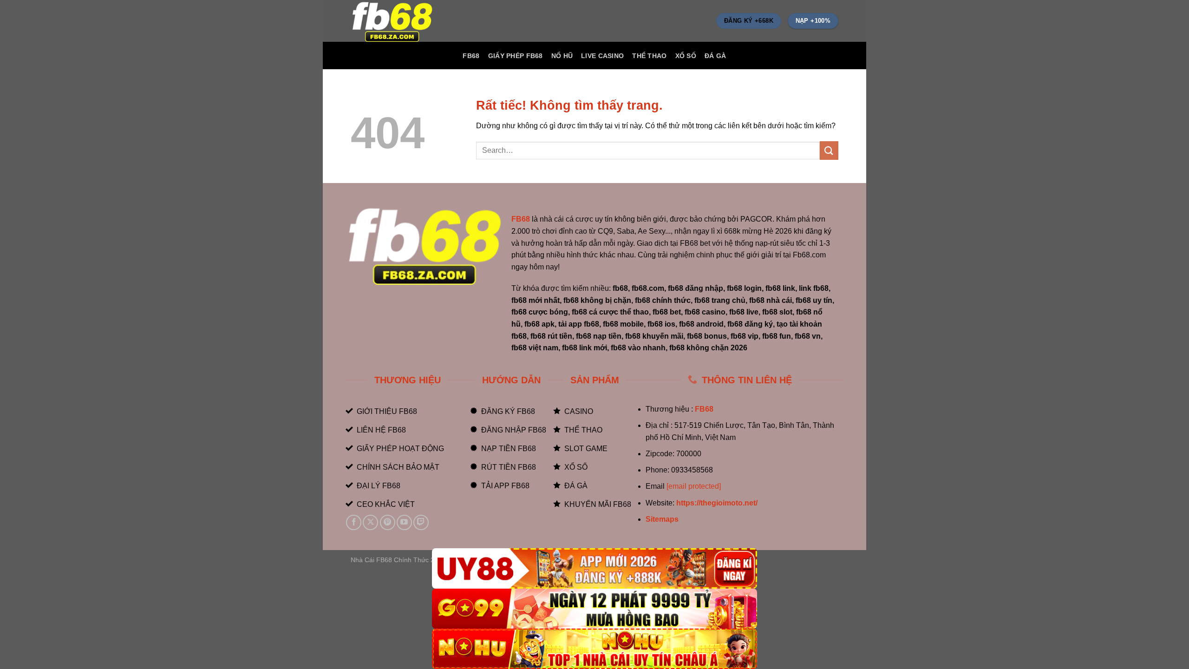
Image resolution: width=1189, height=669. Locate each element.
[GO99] (594, 609)
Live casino (602, 55)
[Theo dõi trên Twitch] (421, 522)
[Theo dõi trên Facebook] (353, 522)
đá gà (715, 55)
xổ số (685, 55)
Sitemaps (662, 519)
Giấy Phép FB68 (515, 55)
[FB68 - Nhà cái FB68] (397, 21)
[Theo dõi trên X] (370, 522)
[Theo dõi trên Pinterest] (387, 522)
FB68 (471, 55)
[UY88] (594, 568)
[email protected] (693, 486)
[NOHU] (594, 649)
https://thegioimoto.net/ (717, 503)
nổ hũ (562, 55)
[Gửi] (829, 150)
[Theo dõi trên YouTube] (404, 522)
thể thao (649, 55)
